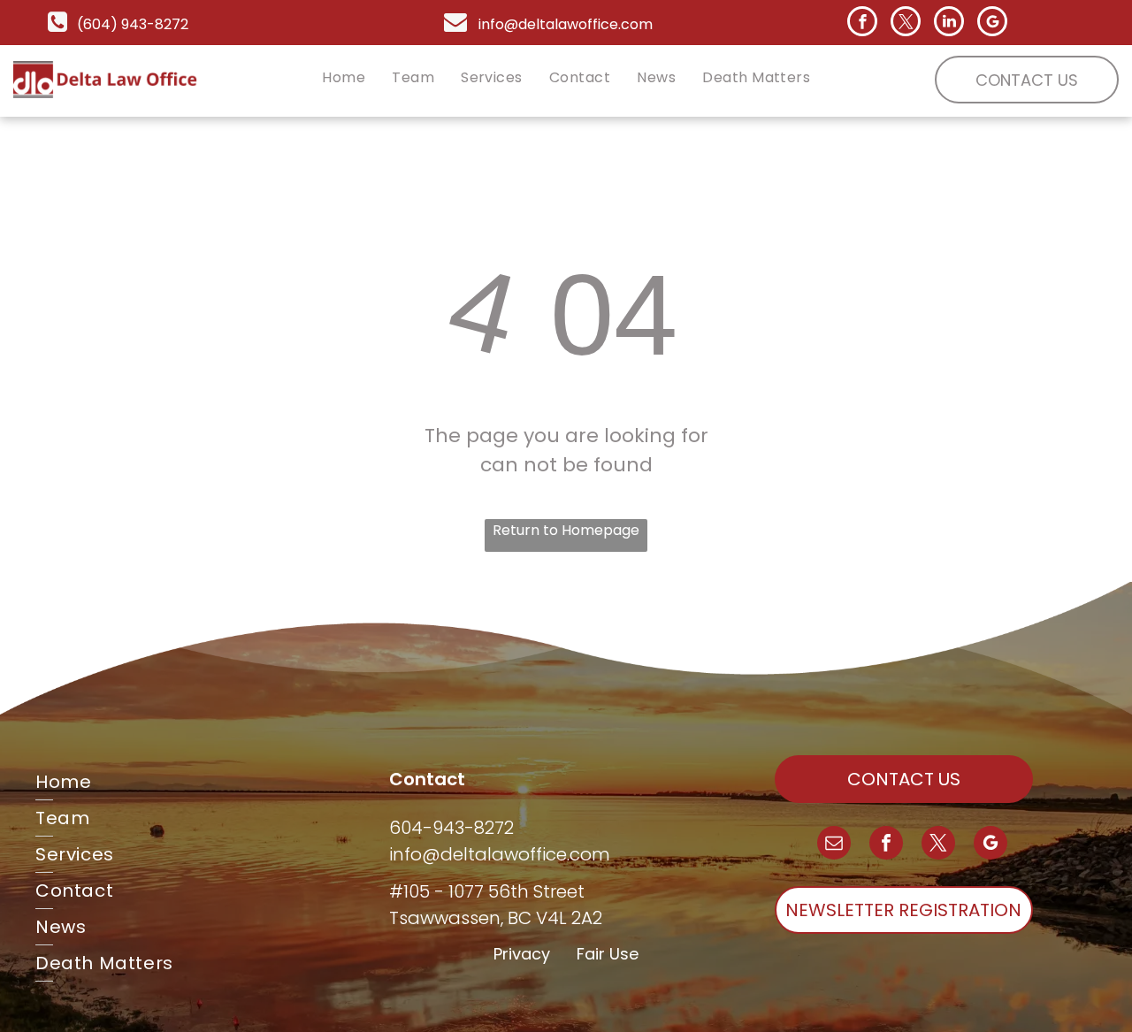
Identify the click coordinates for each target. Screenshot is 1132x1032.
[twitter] (906, 23)
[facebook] (862, 23)
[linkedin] (949, 23)
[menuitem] (344, 77)
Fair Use (608, 954)
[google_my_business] (992, 23)
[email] (834, 845)
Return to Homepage (566, 530)
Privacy (521, 954)
